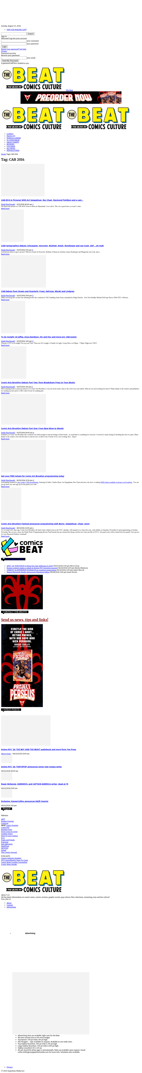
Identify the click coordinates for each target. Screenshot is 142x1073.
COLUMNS (11, 146)
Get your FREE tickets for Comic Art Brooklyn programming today (32, 476)
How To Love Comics (9, 836)
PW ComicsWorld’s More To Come (14, 860)
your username (33, 41)
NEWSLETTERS (13, 150)
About (9, 903)
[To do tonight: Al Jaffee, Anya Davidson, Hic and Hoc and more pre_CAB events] (13, 333)
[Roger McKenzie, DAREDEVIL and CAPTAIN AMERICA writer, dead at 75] (6, 780)
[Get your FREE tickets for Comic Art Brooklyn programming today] (23, 472)
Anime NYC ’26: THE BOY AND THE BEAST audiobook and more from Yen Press (38, 749)
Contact (10, 905)
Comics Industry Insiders (11, 858)
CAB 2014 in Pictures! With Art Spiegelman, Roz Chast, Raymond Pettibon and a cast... (42, 200)
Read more (5, 208)
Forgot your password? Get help (13, 49)
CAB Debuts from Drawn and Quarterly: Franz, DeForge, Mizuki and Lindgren (37, 291)
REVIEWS (10, 144)
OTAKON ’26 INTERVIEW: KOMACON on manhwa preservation (31, 570)
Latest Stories (17, 559)
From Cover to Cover (9, 832)
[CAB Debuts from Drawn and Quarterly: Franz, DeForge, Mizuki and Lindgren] (23, 287)
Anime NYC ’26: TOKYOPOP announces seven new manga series (31, 766)
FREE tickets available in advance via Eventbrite (116, 482)
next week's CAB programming (27, 482)
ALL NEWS (11, 148)
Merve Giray (6, 754)
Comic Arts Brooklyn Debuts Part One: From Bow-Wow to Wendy (32, 428)
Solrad (3, 850)
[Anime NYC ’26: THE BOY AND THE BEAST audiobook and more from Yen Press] (25, 745)
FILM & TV (11, 136)
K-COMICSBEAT (13, 140)
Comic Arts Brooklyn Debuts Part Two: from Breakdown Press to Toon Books (38, 382)
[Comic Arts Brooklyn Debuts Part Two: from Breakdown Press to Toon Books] (13, 378)
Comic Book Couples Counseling (14, 862)
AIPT (3, 819)
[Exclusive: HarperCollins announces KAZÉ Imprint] (6, 797)
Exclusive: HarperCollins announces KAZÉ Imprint (24, 801)
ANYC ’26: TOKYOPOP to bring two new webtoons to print (30, 566)
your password (32, 44)
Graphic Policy (7, 834)
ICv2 (3, 838)
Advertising (11, 907)
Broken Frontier (7, 821)
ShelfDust (5, 846)
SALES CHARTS (13, 142)
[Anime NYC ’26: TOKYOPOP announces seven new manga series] (6, 762)
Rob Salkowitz (7, 844)
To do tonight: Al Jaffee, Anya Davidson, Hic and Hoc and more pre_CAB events (39, 337)
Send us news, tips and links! (24, 620)
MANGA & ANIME (14, 138)
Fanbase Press (6, 830)
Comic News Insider (9, 864)
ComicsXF (5, 827)
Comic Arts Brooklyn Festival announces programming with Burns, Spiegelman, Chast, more (45, 523)
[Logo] (33, 130)
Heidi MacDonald (8, 204)
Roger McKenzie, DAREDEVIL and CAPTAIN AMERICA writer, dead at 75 (34, 784)
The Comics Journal (9, 852)
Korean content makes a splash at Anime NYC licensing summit (32, 568)
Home (3, 154)
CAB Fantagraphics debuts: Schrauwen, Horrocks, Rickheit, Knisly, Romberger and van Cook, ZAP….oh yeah (52, 245)
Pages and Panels (8, 840)
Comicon (4, 823)
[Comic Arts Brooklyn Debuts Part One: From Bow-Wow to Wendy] (23, 424)
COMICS (10, 134)
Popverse (4, 842)
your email (31, 58)
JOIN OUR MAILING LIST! (16, 30)
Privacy (4, 51)
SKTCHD (4, 848)
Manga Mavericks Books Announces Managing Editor (28, 572)
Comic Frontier (12, 825)
